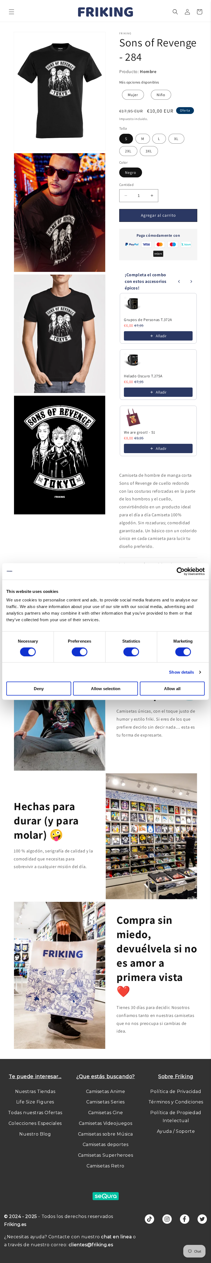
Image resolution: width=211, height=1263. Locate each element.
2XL (128, 151)
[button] (11, 12)
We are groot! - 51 (139, 432)
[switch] (79, 651)
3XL (149, 151)
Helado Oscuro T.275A (143, 375)
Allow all (172, 688)
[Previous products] (179, 281)
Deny (39, 688)
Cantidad (126, 184)
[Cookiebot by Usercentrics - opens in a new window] (181, 571)
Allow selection (105, 688)
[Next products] (191, 281)
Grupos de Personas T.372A (148, 319)
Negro (130, 172)
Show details (181, 672)
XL (176, 138)
